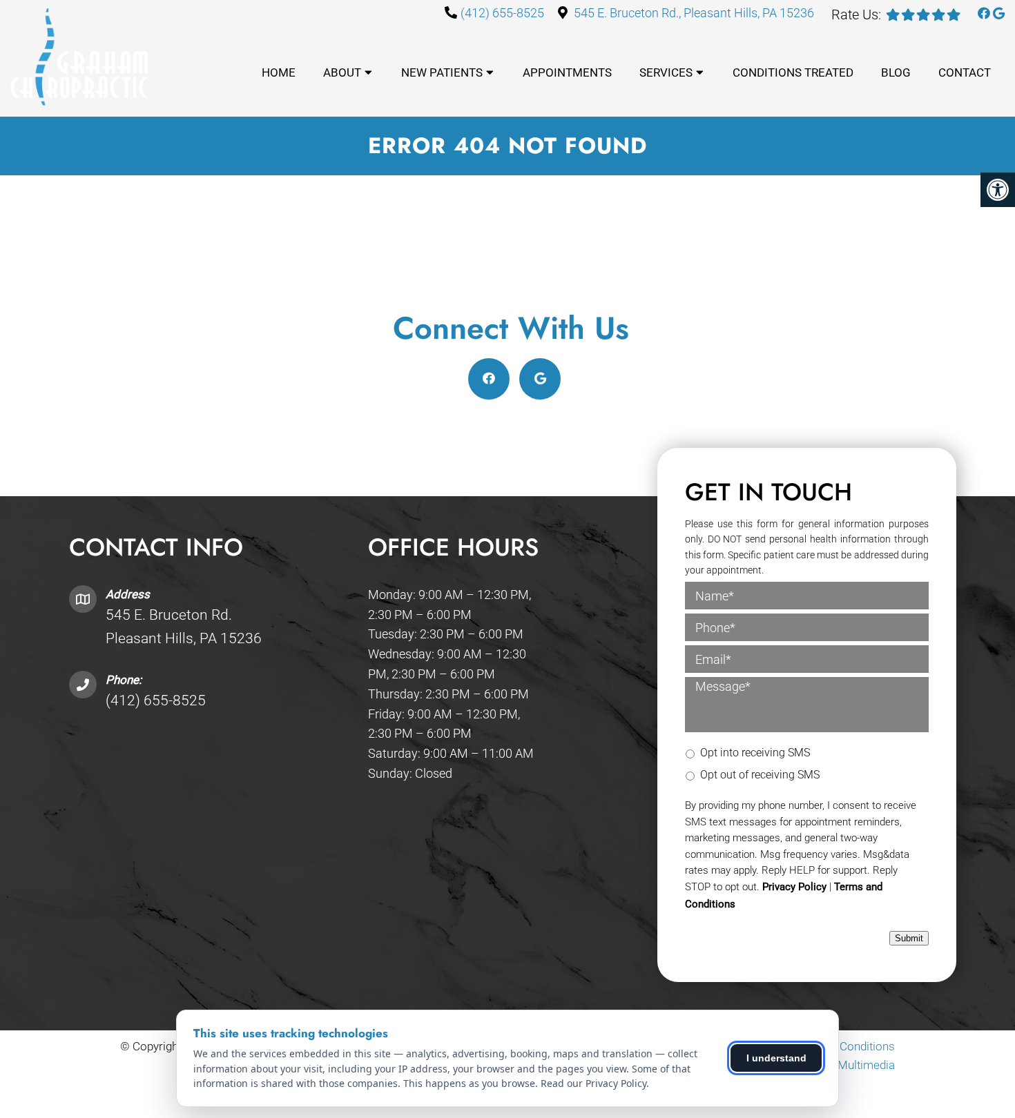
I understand (776, 1057)
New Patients (442, 72)
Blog (896, 72)
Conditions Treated (793, 72)
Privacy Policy (794, 887)
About (342, 72)
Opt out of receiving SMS (760, 774)
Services (666, 72)
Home (279, 72)
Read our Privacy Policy (593, 1083)
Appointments (567, 72)
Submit (909, 938)
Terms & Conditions (844, 1046)
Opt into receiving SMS (755, 752)
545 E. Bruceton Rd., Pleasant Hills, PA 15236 (694, 13)
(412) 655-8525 (502, 13)
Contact (964, 72)
